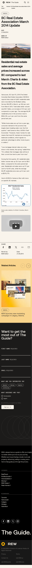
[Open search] (25, 2)
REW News (5, 483)
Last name (9, 359)
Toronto (4, 497)
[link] (2, 7)
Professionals (6, 476)
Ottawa (3, 504)
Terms (18, 554)
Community (6, 388)
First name (9, 349)
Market (5, 385)
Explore (20, 385)
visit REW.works (6, 562)
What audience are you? (10, 392)
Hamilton (4, 506)
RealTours (4, 474)
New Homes (6, 485)
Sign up (6, 407)
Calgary (3, 502)
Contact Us (4, 558)
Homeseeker (7, 396)
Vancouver (5, 500)
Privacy (3, 554)
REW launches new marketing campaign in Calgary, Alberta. (13, 314)
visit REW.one (20, 562)
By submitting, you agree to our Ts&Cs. (11, 403)
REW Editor (5, 38)
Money (12, 385)
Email (7, 370)
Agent (5, 398)
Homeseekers (6, 479)
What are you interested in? (12, 381)
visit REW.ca (19, 558)
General (8, 6)
